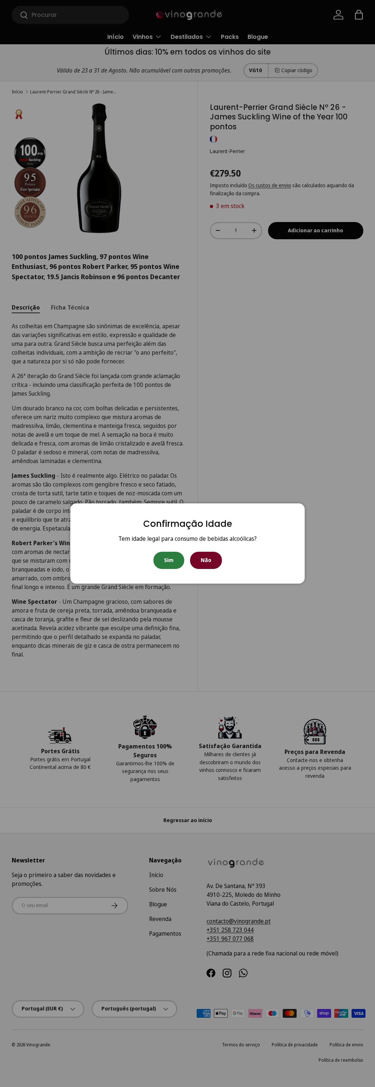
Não (206, 560)
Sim (169, 560)
